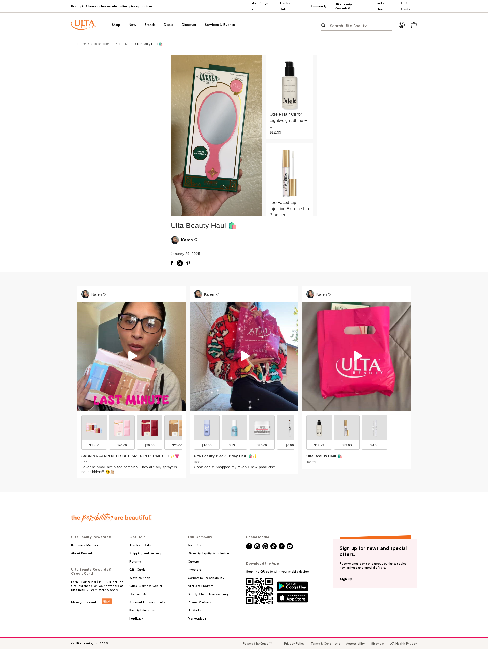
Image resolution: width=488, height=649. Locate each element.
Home (81, 44)
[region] (289, 135)
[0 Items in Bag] (414, 25)
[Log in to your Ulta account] (402, 24)
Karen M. (122, 44)
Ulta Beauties (100, 44)
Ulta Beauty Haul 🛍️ (148, 44)
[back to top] (472, 633)
